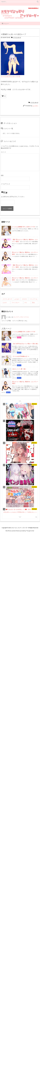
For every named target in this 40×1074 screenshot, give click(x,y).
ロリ (25, 302)
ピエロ (5, 302)
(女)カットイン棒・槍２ (19, 369)
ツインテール (33, 299)
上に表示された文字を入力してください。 (13, 196)
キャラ (19, 337)
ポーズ (19, 352)
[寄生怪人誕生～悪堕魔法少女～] (20, 425)
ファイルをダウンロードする (10, 76)
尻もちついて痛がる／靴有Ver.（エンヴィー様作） (25, 382)
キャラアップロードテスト (21, 317)
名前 (2, 175)
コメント (3, 152)
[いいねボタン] (2, 96)
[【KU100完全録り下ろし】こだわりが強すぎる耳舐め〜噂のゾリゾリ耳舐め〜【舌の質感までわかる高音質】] (20, 488)
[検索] (37, 1)
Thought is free (30, 530)
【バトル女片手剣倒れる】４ (20, 356)
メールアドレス (5, 184)
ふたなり (16, 299)
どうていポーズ (17, 37)
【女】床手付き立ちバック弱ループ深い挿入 (25, 344)
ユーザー (35, 106)
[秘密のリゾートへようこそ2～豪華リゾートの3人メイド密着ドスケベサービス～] (20, 466)
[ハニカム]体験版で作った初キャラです (23, 227)
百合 (33, 302)
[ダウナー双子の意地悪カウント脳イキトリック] (20, 445)
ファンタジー (15, 302)
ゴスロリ (24, 299)
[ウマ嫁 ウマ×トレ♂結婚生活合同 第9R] (20, 510)
